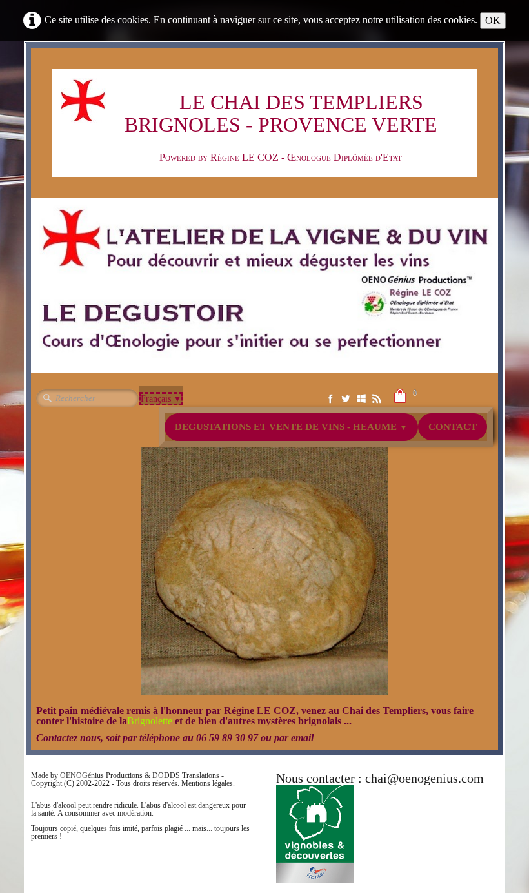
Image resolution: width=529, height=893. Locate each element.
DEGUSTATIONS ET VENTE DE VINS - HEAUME (291, 427)
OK (493, 20)
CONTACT (452, 427)
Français (161, 399)
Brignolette (151, 720)
